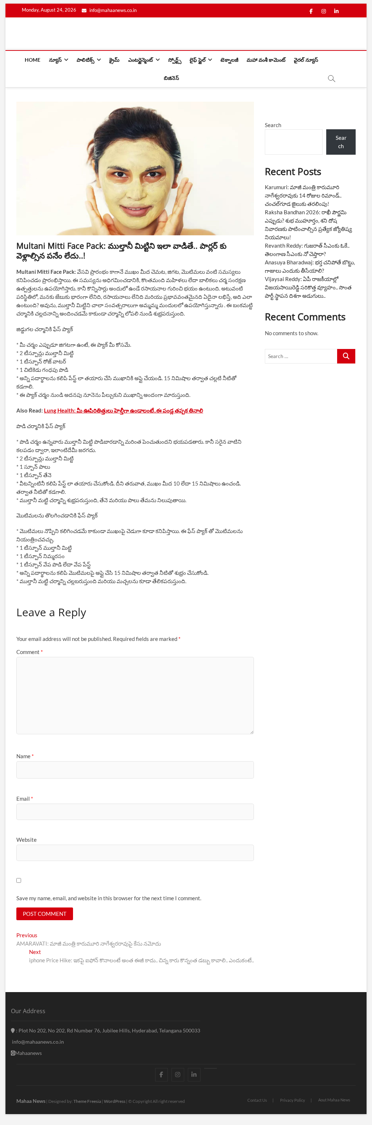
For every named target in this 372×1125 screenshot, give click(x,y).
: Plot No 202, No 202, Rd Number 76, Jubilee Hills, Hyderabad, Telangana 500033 (107, 1030)
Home (33, 60)
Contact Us (257, 1100)
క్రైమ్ (114, 60)
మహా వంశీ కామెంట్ (266, 60)
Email (24, 798)
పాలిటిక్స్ (85, 60)
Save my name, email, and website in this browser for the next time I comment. (108, 898)
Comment (29, 652)
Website (26, 839)
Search (273, 125)
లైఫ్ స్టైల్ (198, 60)
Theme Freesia (87, 1101)
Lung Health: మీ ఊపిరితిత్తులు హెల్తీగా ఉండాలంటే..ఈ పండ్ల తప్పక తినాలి (123, 410)
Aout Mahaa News (334, 1099)
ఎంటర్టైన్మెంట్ (140, 60)
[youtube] (210, 1068)
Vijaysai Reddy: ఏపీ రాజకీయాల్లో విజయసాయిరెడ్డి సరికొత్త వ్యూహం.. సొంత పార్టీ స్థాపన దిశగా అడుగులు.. (308, 287)
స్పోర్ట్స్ (174, 60)
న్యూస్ (55, 60)
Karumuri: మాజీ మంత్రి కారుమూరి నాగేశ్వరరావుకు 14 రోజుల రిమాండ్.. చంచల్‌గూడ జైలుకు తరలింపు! (303, 195)
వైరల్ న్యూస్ (306, 60)
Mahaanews (28, 1053)
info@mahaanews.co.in (112, 10)
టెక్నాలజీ (229, 60)
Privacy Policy (292, 1100)
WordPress (114, 1101)
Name (25, 756)
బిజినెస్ (171, 78)
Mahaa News (30, 1101)
